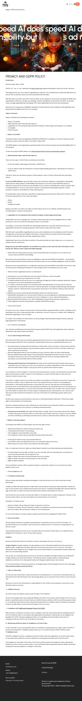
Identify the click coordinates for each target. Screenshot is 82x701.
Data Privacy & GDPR (49, 663)
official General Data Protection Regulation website (48, 151)
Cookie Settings (47, 667)
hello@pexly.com (11, 666)
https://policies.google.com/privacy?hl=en (19, 566)
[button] (77, 4)
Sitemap (44, 672)
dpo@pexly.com (12, 632)
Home (7, 9)
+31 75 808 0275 (12, 673)
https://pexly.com (36, 88)
